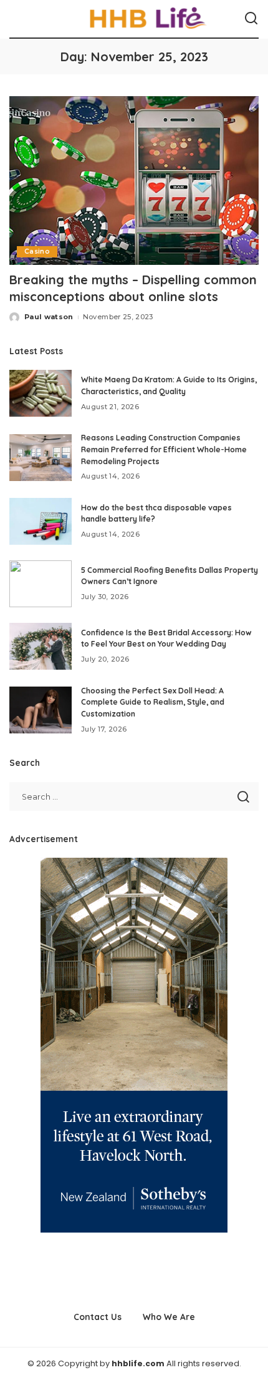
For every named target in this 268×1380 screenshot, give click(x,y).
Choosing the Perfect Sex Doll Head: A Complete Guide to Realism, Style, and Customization (152, 702)
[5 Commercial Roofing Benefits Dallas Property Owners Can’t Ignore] (40, 583)
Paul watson (49, 316)
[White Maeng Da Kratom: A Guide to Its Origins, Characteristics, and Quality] (40, 393)
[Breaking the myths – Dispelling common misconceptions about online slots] (134, 180)
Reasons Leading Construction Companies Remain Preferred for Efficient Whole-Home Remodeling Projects (164, 449)
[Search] (251, 18)
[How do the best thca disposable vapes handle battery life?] (40, 521)
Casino (37, 251)
